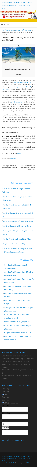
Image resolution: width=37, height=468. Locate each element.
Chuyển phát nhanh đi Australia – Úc (17, 333)
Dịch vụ (30, 2)
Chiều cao (5, 420)
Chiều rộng (6, 413)
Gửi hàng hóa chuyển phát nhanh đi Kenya (16, 226)
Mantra (24, 463)
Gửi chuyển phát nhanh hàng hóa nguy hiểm (18, 359)
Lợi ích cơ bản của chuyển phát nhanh (18, 322)
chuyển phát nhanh (17, 102)
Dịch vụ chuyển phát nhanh (23, 30)
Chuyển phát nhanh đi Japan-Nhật (13, 244)
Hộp (5, 394)
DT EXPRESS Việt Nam (19, 2)
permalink (13, 158)
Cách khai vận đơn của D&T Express (15, 361)
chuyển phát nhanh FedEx (23, 87)
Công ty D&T (21, 5)
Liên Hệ (3, 8)
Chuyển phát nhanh (6, 2)
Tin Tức (29, 5)
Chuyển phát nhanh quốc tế (8, 5)
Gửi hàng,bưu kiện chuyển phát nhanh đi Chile (18, 221)
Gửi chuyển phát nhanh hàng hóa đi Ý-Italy (16, 239)
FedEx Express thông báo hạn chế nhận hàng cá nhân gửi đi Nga (27, 168)
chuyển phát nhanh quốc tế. (22, 82)
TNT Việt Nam (6, 89)
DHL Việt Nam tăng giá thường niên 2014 (17, 356)
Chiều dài (5, 406)
